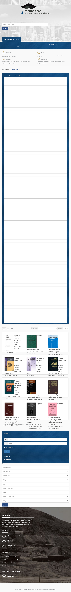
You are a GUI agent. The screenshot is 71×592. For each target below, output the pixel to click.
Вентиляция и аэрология (9, 96)
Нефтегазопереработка (8, 260)
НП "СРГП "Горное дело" (10, 557)
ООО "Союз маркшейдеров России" (12, 560)
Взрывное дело (7, 99)
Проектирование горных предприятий (12, 291)
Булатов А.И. (51, 375)
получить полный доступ (11, 39)
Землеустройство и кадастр (9, 187)
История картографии (8, 228)
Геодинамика (7, 106)
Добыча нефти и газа (8, 159)
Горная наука (6, 128)
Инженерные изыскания (9, 191)
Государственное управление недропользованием (14, 147)
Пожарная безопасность (9, 288)
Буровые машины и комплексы (17, 338)
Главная (7, 69)
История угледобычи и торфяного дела (12, 235)
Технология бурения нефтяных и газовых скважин (55, 397)
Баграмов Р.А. (13, 352)
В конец (16, 425)
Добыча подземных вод (9, 165)
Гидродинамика (7, 118)
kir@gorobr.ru (54, 44)
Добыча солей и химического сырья (11, 178)
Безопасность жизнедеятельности (11, 84)
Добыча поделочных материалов (11, 162)
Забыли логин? (7, 456)
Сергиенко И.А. (35, 426)
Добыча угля (6, 184)
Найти (5, 505)
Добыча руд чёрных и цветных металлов (13, 175)
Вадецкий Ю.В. (13, 375)
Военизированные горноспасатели (11, 103)
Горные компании (7, 140)
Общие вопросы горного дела (10, 266)
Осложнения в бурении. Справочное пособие (12, 418)
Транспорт (6, 304)
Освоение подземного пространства (11, 269)
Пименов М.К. (39, 428)
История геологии (7, 206)
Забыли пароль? (7, 459)
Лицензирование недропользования (11, 241)
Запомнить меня (10, 448)
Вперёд (11, 425)
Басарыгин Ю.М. (57, 373)
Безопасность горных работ (9, 81)
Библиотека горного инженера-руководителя (13, 90)
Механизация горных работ (10, 253)
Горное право (6, 137)
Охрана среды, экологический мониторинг (13, 282)
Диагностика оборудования (10, 150)
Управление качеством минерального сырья (13, 307)
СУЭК (5, 301)
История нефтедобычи (9, 231)
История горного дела (8, 194)
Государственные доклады (9, 131)
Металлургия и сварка (8, 247)
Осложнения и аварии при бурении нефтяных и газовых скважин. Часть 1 (35, 397)
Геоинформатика (7, 109)
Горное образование (8, 134)
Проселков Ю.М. (60, 375)
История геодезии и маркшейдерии (11, 203)
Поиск (5, 28)
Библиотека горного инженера (10, 87)
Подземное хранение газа (9, 285)
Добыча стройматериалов (9, 181)
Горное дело (6, 200)
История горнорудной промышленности (12, 222)
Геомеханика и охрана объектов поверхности (13, 115)
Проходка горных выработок (10, 294)
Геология (6, 112)
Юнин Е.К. (34, 375)
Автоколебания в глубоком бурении (54, 350)
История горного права (8, 216)
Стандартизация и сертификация (11, 297)
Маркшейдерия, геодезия (9, 244)
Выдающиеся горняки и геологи (11, 197)
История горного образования (10, 213)
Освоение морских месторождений (11, 272)
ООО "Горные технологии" (10, 563)
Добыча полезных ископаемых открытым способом (15, 169)
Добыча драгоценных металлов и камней (13, 153)
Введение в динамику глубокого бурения (40, 361)
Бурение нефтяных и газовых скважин (18, 361)
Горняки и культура (8, 143)
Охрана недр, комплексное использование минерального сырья (17, 275)
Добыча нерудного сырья (9, 156)
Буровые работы (7, 93)
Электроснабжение (8, 313)
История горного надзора (9, 209)
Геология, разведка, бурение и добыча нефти (17, 385)
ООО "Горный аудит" (9, 565)
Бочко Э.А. (32, 428)
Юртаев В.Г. (56, 428)
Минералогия (7, 257)
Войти (6, 451)
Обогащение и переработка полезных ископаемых (14, 263)
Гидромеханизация (8, 121)
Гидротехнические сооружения (10, 125)
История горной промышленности (11, 219)
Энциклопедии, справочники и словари (12, 316)
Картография (6, 238)
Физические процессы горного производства (13, 310)
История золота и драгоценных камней (12, 225)
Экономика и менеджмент (9, 319)
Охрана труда (7, 279)
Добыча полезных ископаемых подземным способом (15, 172)
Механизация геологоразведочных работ (12, 250)
